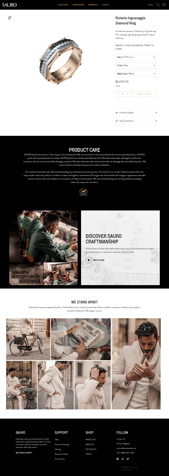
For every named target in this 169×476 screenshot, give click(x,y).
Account (150, 5)
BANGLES (90, 444)
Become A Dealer (61, 454)
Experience (92, 5)
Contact (105, 5)
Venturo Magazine (123, 443)
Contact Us (120, 439)
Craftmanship (78, 5)
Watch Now (98, 260)
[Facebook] (117, 459)
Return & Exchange (62, 444)
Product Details (126, 112)
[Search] (157, 4)
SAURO (126, 467)
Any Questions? (126, 120)
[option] (9, 18)
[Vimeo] (128, 459)
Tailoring (58, 449)
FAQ (57, 439)
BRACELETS (91, 439)
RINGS (88, 454)
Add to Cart (144, 93)
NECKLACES (91, 449)
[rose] (9, 17)
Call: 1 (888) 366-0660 (125, 452)
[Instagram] (123, 459)
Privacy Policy (60, 459)
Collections (63, 5)
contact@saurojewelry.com (126, 448)
